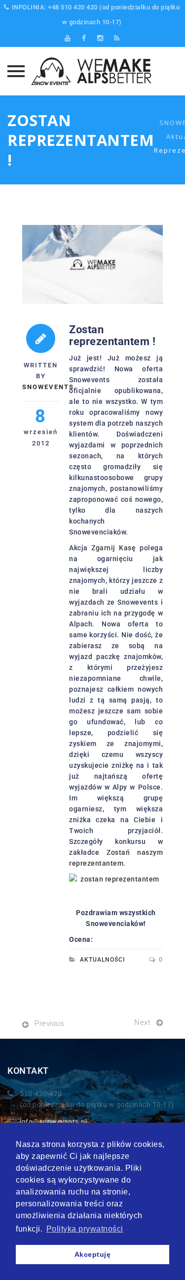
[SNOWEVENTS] (92, 71)
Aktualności (102, 959)
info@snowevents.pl (53, 1122)
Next (142, 1022)
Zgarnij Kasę (113, 548)
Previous (49, 1023)
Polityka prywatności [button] (84, 1229)
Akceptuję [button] (92, 1254)
